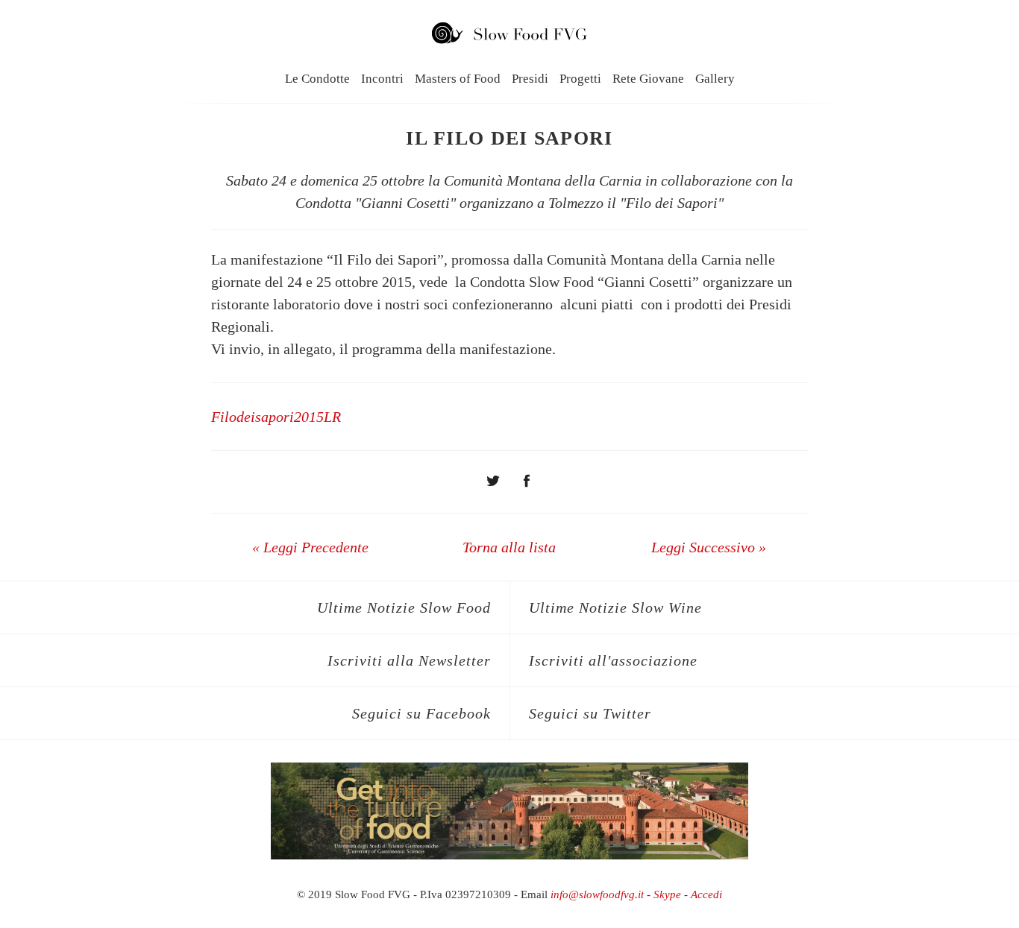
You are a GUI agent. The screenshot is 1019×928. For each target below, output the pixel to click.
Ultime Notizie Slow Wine (615, 607)
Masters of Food (458, 79)
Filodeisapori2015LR (276, 416)
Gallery (715, 79)
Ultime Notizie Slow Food (404, 607)
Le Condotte (317, 79)
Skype (667, 894)
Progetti (580, 79)
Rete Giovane (648, 79)
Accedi (706, 894)
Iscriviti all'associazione (613, 660)
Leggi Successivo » (708, 547)
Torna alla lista (509, 547)
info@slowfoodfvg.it (597, 894)
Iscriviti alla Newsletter (409, 660)
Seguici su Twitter (590, 713)
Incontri (382, 79)
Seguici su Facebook (421, 713)
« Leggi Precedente (310, 547)
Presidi (530, 79)
